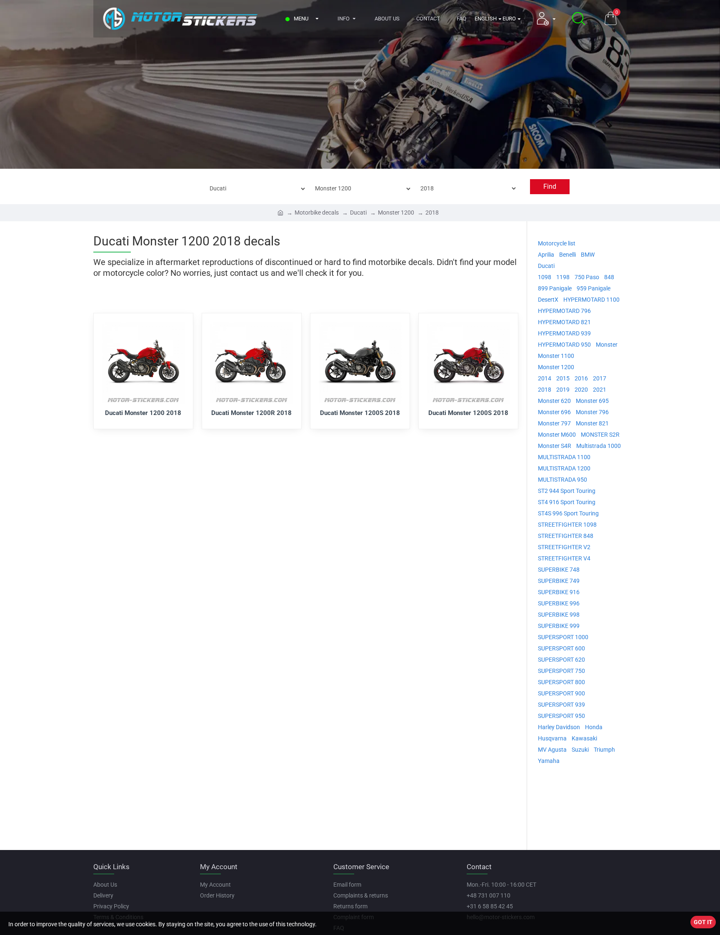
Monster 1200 (396, 212)
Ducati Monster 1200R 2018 (251, 413)
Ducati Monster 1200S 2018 (360, 413)
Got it (703, 922)
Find (549, 186)
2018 (432, 212)
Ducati (358, 212)
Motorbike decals (317, 212)
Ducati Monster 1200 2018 (143, 413)
